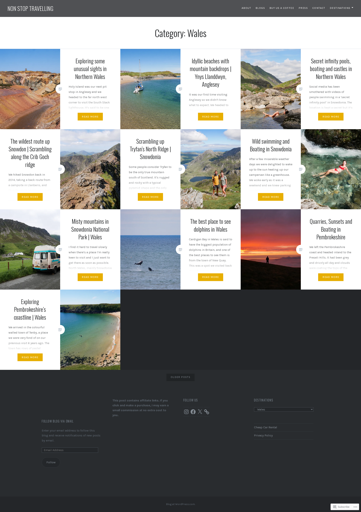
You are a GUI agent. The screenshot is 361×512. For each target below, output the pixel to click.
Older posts (180, 377)
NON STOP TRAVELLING (30, 8)
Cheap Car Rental (265, 427)
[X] (200, 412)
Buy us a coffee (281, 8)
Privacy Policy (263, 435)
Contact (318, 8)
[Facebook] (193, 412)
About (246, 8)
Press (303, 8)
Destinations (340, 8)
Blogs (260, 8)
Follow (51, 462)
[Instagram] (186, 412)
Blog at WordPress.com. (180, 504)
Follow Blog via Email (58, 421)
